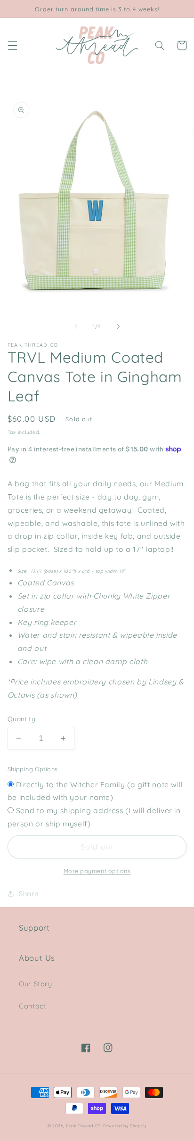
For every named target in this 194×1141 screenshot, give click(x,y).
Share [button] (29, 893)
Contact (32, 1005)
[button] (12, 45)
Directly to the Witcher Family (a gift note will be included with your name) (95, 791)
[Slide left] (75, 326)
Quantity (21, 719)
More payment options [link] (97, 870)
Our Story (35, 983)
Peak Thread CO (83, 1125)
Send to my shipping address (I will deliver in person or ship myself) (94, 817)
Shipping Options (33, 769)
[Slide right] (118, 326)
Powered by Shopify (124, 1125)
